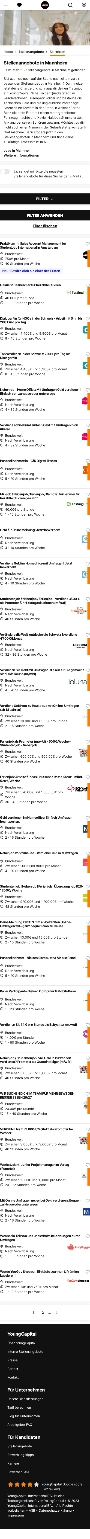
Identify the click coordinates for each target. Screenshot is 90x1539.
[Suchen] (72, 5)
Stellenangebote (31, 52)
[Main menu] (5, 5)
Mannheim (57, 52)
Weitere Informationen (21, 155)
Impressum (15, 1515)
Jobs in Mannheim (18, 150)
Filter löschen (45, 226)
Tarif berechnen (19, 1407)
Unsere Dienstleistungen (25, 1399)
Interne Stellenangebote (25, 1351)
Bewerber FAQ (18, 1472)
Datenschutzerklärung (55, 1510)
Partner (12, 1369)
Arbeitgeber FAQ (19, 1425)
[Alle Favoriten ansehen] (19, 5)
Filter (42, 198)
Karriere (13, 1463)
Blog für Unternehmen (23, 1416)
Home (8, 52)
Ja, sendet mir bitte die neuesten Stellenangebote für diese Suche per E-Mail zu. (48, 173)
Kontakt (13, 1377)
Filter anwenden (45, 215)
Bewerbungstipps (20, 1455)
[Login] (84, 5)
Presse (12, 1360)
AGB (32, 1510)
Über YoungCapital (21, 1343)
